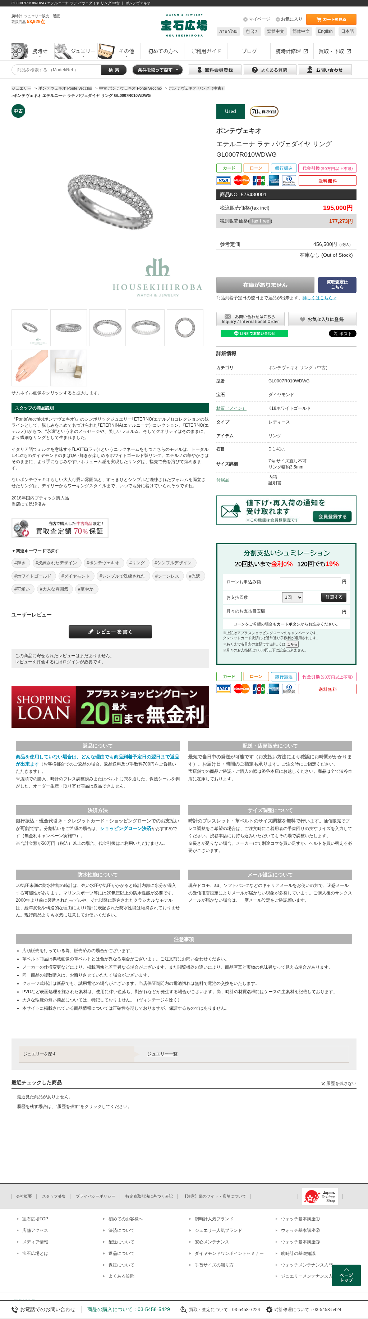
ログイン (71, 661)
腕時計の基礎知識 (298, 1253)
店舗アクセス (35, 1230)
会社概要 (24, 1196)
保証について (121, 1265)
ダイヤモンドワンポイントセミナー (229, 1253)
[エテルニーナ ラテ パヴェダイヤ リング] (30, 328)
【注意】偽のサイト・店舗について (214, 1196)
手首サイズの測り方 (214, 1265)
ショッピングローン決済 (125, 828)
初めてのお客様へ (126, 1218)
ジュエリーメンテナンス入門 (309, 1276)
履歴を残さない (341, 1083)
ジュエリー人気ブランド (218, 1230)
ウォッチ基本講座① (300, 1218)
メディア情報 (35, 1241)
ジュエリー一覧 (162, 1053)
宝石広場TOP (35, 1218)
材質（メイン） (231, 408)
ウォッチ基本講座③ (300, 1241)
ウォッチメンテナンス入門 (307, 1265)
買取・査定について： (210, 1309)
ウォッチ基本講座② (300, 1230)
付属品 (222, 480)
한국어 (252, 31)
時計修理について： (294, 1309)
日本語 (347, 31)
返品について (121, 1253)
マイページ (259, 19)
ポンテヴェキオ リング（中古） (299, 367)
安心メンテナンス (212, 1241)
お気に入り (292, 19)
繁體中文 (275, 31)
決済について (121, 1230)
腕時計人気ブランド (214, 1218)
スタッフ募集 (54, 1196)
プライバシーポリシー (95, 1196)
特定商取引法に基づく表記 (149, 1196)
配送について (121, 1241)
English (325, 31)
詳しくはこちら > (319, 297)
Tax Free (260, 221)
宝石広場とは (35, 1253)
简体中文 (301, 31)
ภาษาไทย (228, 31)
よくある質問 (121, 1276)
